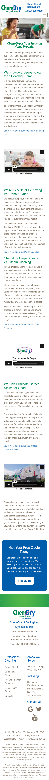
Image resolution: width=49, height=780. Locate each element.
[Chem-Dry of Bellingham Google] (30, 709)
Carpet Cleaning (12, 667)
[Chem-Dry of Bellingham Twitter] (39, 709)
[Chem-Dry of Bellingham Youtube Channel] (35, 717)
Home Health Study (11, 689)
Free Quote (24, 580)
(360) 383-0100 (35, 11)
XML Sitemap (38, 738)
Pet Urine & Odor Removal (13, 681)
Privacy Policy (24, 738)
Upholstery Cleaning (10, 673)
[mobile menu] (45, 15)
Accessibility (10, 738)
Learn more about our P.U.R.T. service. (21, 251)
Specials (9, 695)
